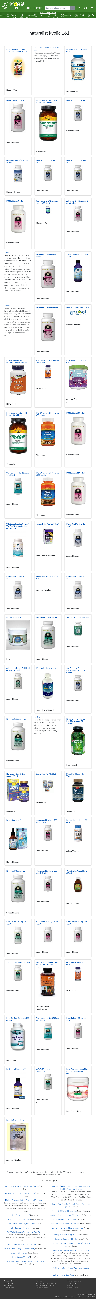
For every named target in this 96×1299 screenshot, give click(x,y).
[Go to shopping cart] (79, 8)
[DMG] (18, 126)
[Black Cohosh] (78, 938)
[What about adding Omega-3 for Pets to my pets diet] (18, 546)
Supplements (71, 1283)
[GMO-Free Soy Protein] (48, 592)
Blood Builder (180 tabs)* (20, 1228)
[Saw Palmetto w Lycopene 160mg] (48, 223)
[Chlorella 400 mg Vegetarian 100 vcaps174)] (48, 382)
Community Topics (42, 1288)
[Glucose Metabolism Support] (78, 986)
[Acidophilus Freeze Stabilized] (18, 689)
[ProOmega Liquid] (18, 1090)
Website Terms (8, 1283)
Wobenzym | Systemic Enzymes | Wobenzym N (71, 1250)
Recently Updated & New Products (47, 1283)
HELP (20, 8)
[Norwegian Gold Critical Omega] (18, 793)
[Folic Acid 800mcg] (78, 330)
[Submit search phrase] (72, 8)
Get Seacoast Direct (48, 13)
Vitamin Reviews (72, 1288)
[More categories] (93, 15)
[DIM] (18, 223)
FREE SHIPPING (35, 8)
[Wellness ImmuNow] (18, 494)
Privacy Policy (8, 1285)
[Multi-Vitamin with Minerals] (48, 438)
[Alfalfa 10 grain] (48, 1090)
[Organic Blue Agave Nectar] (78, 892)
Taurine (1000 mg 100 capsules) (64, 1211)
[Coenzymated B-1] (48, 938)
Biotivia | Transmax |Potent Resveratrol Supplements (25, 1200)
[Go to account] (86, 8)
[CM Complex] (78, 689)
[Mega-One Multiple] (78, 546)
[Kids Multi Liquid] (48, 689)
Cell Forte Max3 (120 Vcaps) (63, 1275)
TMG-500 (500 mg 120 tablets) (18, 1219)
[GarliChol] (18, 176)
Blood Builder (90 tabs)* (21, 1257)
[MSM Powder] (18, 639)
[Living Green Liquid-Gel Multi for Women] (78, 742)
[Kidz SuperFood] (78, 382)
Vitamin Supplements (74, 1281)
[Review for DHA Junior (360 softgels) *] (48, 742)
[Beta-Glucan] (18, 938)
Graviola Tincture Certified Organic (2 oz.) (68, 1228)
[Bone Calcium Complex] (18, 1039)
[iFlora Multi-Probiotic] (78, 793)
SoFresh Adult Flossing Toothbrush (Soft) (19, 1249)
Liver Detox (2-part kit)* (20, 1215)
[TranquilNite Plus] (48, 546)
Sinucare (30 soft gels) (19, 1253)
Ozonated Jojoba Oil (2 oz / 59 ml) (22, 1224)
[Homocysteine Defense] (48, 277)
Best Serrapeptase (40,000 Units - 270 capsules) (70, 1268)
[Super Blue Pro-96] (48, 793)
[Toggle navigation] (92, 8)
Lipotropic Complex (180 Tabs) (66, 1239)
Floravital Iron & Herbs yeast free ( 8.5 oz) (20, 1193)
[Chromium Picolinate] (48, 841)
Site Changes (71, 1285)
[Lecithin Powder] (18, 1140)
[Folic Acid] (78, 126)
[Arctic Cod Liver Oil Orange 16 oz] (78, 277)
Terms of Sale (8, 1281)
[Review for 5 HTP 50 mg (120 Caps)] (18, 276)
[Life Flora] (48, 639)
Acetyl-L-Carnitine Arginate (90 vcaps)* (65, 1215)
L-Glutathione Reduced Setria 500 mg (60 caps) (22, 1186)
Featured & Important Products (46, 1285)
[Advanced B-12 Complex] (78, 223)
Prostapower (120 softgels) (64, 1235)
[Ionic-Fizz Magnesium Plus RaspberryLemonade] (78, 1090)
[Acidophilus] (18, 986)
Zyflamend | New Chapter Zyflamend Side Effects (25, 1261)
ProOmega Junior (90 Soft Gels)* (64, 1219)
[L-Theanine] (78, 70)
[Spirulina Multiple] (78, 639)
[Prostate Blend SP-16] (78, 841)
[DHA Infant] (18, 841)
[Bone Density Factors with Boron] (48, 126)
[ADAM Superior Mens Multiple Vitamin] (18, 382)
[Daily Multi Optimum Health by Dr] (48, 986)
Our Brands (39, 1281)
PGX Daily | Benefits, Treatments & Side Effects (25, 1232)
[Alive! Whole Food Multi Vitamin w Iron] (18, 70)
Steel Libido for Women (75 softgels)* (65, 1224)
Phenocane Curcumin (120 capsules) (22, 1244)
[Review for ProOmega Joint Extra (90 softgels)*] (18, 329)
